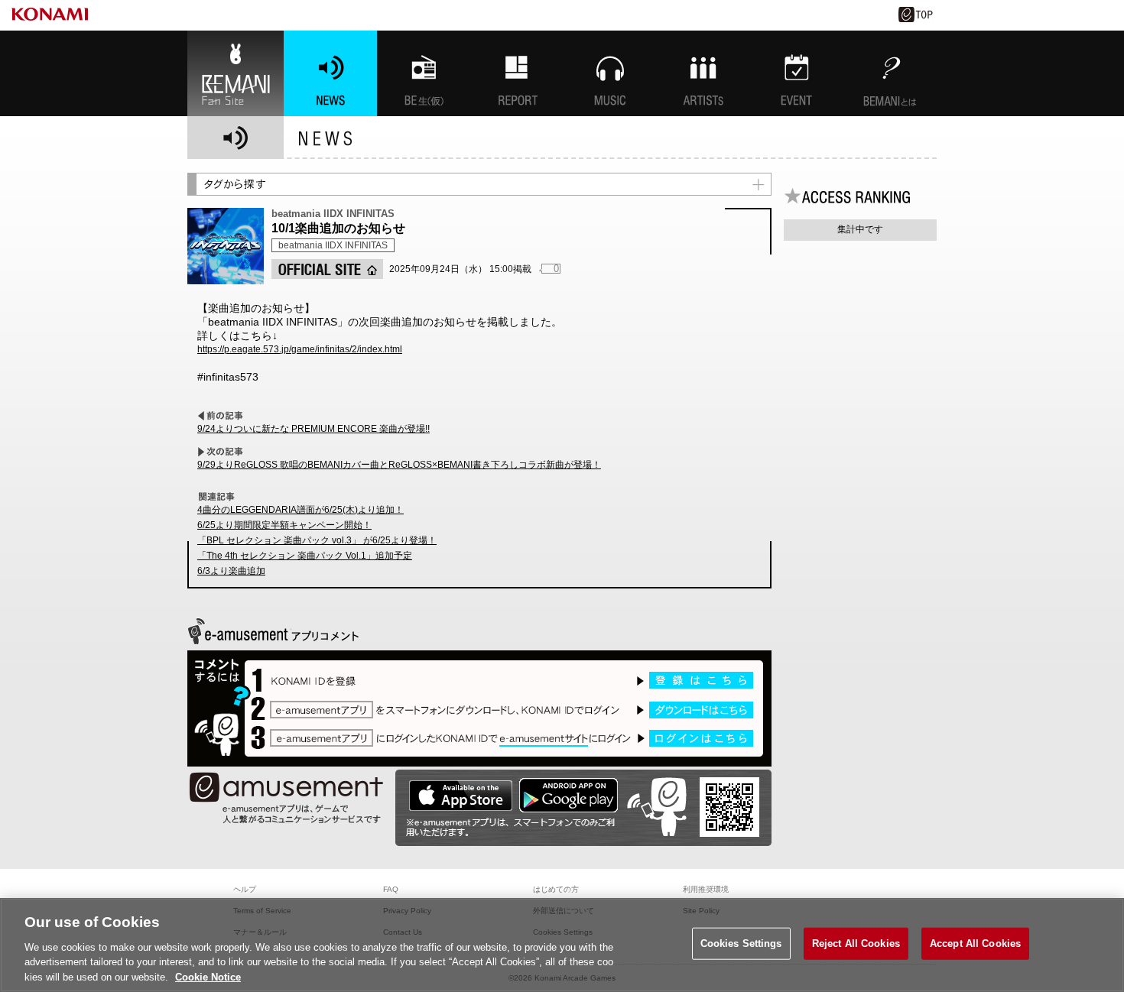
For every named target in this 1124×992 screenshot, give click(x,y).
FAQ (390, 889)
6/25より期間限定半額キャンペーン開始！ (284, 525)
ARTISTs (703, 73)
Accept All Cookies (975, 943)
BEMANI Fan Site (235, 73)
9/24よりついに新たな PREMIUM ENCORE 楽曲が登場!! (313, 428)
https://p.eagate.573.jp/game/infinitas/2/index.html (299, 349)
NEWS (330, 73)
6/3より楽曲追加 (231, 571)
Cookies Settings (741, 943)
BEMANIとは (890, 73)
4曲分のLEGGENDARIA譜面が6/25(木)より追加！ (300, 509)
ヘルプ (244, 889)
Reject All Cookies (856, 943)
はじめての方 (556, 889)
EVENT (796, 73)
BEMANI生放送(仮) (423, 73)
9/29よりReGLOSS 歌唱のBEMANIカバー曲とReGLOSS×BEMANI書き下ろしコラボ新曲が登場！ (399, 464)
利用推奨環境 (706, 889)
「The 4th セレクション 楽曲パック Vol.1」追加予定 (304, 555)
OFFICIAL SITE (327, 269)
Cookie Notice (208, 976)
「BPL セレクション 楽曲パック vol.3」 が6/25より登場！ (317, 540)
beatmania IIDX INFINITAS (333, 245)
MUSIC (610, 73)
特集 (517, 73)
